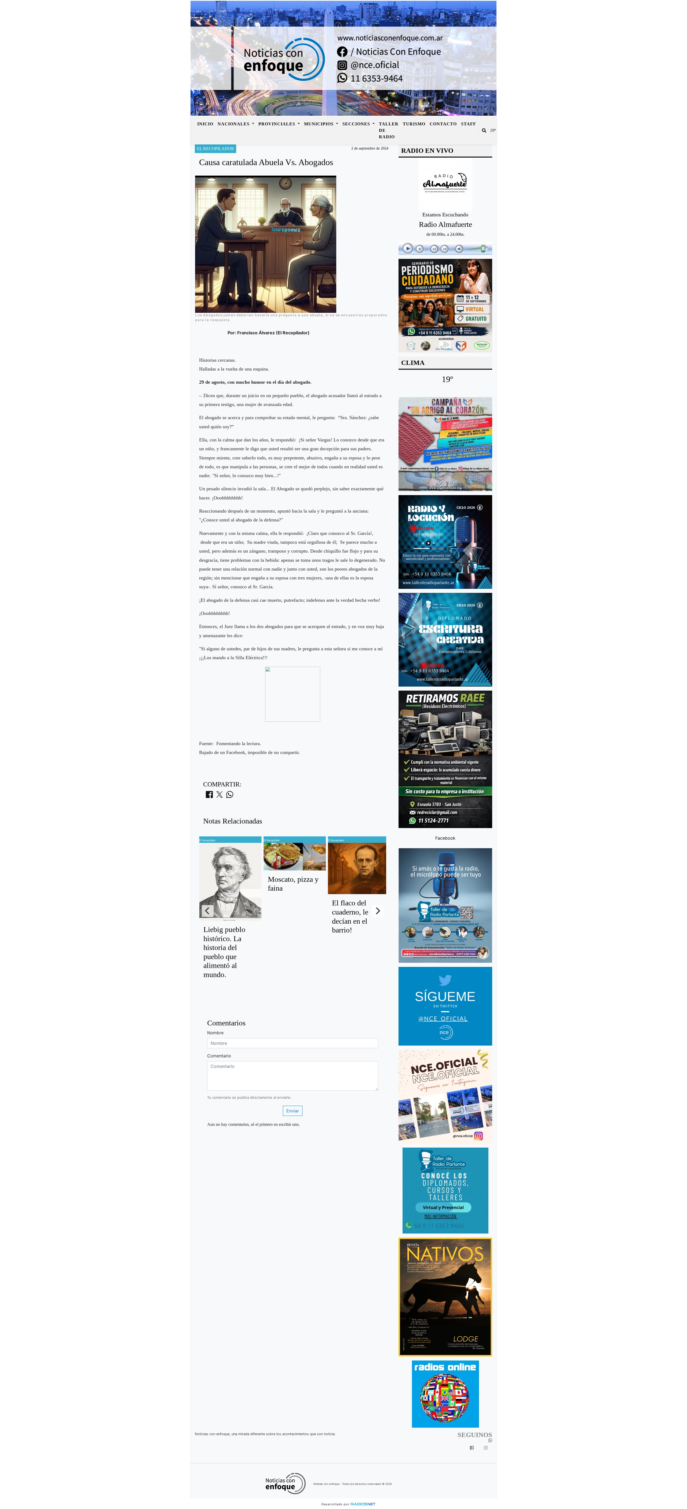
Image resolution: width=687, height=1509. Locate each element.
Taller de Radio (389, 130)
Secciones (356, 124)
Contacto (443, 124)
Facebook (445, 837)
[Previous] (208, 911)
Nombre (215, 1032)
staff (468, 124)
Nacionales (234, 124)
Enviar (292, 1110)
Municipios (319, 124)
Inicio (205, 124)
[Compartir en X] (219, 796)
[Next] (377, 911)
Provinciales (277, 124)
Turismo (414, 124)
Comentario (219, 1055)
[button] (484, 130)
